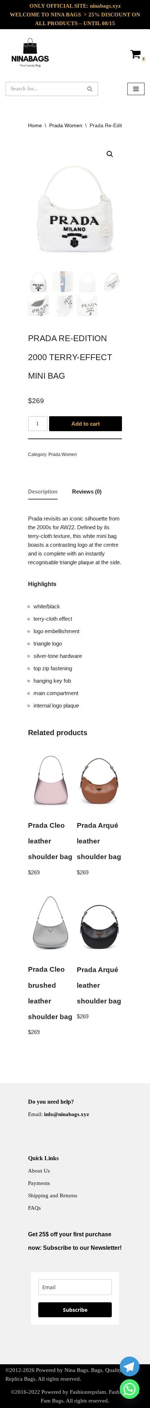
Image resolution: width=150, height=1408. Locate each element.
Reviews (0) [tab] (87, 491)
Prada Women (65, 125)
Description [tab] (43, 491)
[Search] (90, 89)
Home (35, 125)
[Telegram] (129, 1366)
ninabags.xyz (105, 6)
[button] (110, 154)
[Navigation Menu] (136, 89)
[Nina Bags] (30, 54)
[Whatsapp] (129, 1389)
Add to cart (85, 424)
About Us (39, 1171)
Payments (39, 1183)
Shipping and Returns (52, 1195)
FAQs (34, 1208)
